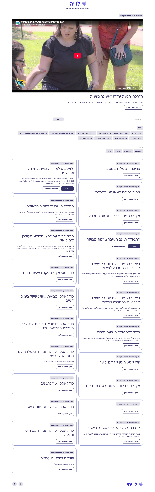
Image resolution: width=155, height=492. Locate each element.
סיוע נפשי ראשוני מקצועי (86, 133)
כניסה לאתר (134, 246)
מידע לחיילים (136, 133)
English (138, 151)
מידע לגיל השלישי (85, 138)
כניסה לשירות (67, 188)
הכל (139, 128)
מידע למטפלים (136, 138)
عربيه (109, 151)
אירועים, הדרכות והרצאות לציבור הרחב (33, 133)
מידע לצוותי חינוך (121, 138)
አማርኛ (118, 151)
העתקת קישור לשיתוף (133, 107)
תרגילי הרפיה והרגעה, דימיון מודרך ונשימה (113, 133)
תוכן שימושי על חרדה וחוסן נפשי (62, 133)
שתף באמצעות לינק (131, 175)
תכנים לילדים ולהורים (103, 138)
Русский (127, 151)
